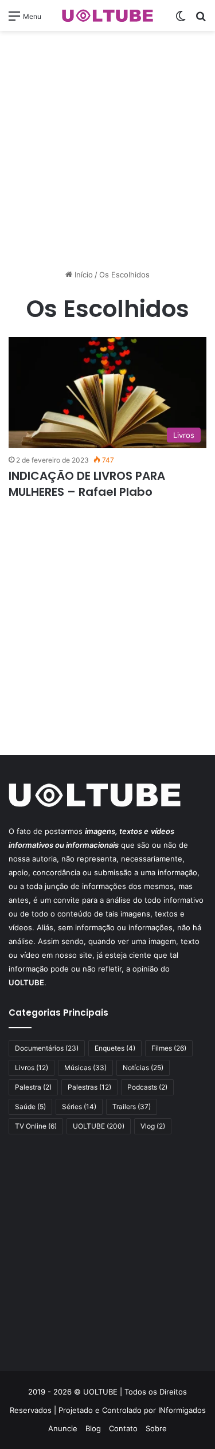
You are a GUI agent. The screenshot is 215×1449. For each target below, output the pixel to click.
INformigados (182, 1410)
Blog (93, 1428)
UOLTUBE (98, 1126)
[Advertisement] (107, 149)
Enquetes (115, 1048)
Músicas (85, 1067)
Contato (123, 1428)
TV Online (36, 1126)
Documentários (47, 1048)
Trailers (131, 1106)
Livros (31, 1067)
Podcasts (147, 1087)
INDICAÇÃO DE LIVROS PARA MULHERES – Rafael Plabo (87, 484)
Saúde (30, 1106)
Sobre (156, 1428)
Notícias (143, 1067)
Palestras (89, 1087)
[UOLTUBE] (108, 15)
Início (82, 274)
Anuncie (62, 1428)
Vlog (152, 1126)
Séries (79, 1106)
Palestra (33, 1087)
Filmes (168, 1048)
